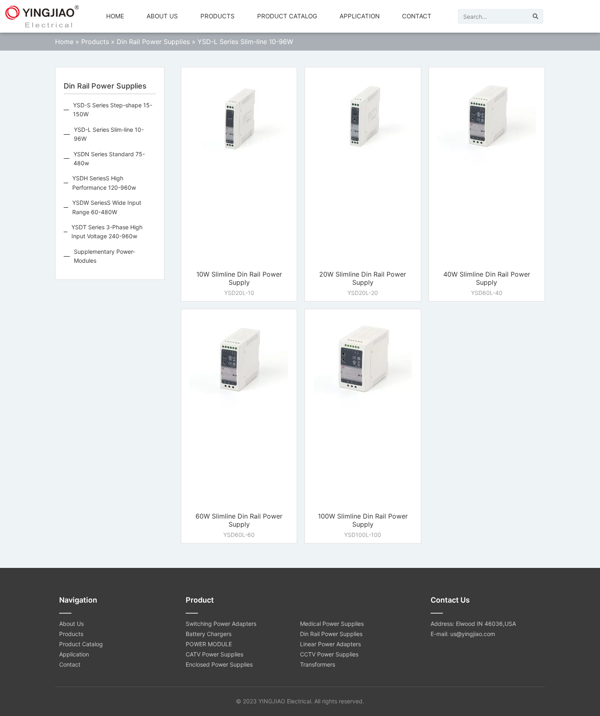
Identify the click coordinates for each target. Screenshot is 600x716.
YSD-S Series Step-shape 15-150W (112, 109)
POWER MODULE (209, 644)
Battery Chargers (208, 633)
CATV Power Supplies (214, 654)
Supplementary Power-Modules (104, 256)
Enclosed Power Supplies (219, 664)
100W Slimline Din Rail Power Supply (363, 520)
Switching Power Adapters (221, 623)
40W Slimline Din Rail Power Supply (486, 278)
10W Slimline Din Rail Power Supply (239, 278)
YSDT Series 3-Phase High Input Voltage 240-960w (106, 231)
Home (115, 16)
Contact (416, 16)
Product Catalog (287, 16)
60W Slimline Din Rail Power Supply (239, 520)
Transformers (317, 664)
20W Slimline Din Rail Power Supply (362, 278)
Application (360, 16)
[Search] (535, 16)
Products (217, 16)
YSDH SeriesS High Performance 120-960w (104, 183)
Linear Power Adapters (330, 644)
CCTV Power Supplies (329, 654)
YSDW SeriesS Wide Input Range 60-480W (106, 207)
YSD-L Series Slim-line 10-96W (109, 134)
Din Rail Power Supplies (153, 42)
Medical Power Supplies (332, 623)
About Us (162, 16)
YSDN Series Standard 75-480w (109, 158)
